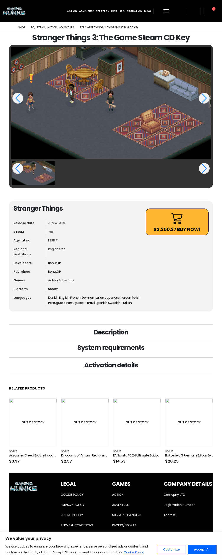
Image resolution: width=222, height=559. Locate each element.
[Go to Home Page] (10, 27)
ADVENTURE (120, 505)
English (64, 297)
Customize (171, 549)
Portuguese (57, 303)
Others (13, 451)
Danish (53, 297)
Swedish (114, 303)
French (76, 297)
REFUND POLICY (72, 515)
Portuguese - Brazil (81, 303)
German (88, 297)
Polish (136, 297)
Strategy (102, 11)
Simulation (134, 11)
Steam (53, 289)
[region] (111, 545)
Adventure (86, 11)
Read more (49, 406)
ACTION (118, 494)
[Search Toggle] (179, 11)
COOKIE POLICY (72, 494)
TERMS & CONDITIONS (77, 525)
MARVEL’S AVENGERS (126, 515)
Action (72, 11)
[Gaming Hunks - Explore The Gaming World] (14, 11)
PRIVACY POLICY (73, 505)
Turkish (126, 303)
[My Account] (194, 11)
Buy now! (177, 229)
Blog (147, 11)
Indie (114, 11)
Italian (100, 297)
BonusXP (54, 263)
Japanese (113, 297)
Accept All (202, 549)
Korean (126, 297)
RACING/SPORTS (124, 525)
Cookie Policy (134, 552)
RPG (122, 11)
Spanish (102, 303)
